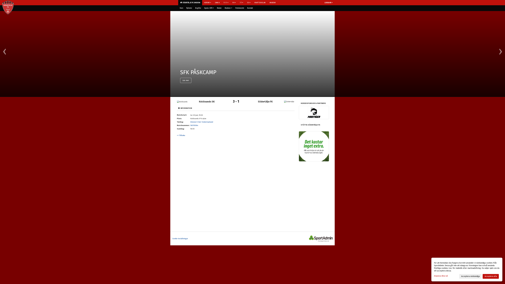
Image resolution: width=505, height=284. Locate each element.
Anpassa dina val (441, 276)
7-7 (241, 3)
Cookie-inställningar (180, 239)
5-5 (248, 3)
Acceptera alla (491, 276)
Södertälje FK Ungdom (191, 3)
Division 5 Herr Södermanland (201, 122)
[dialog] (466, 269)
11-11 (225, 3)
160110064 (194, 125)
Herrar (207, 3)
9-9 (233, 3)
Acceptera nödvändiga (470, 276)
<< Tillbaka (181, 135)
